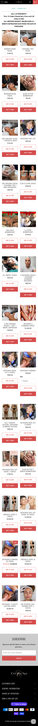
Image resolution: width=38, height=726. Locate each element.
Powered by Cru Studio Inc (25, 721)
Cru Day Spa (13, 721)
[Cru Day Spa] (19, 2)
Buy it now (10, 65)
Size (21, 377)
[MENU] (1, 2)
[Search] (30, 2)
